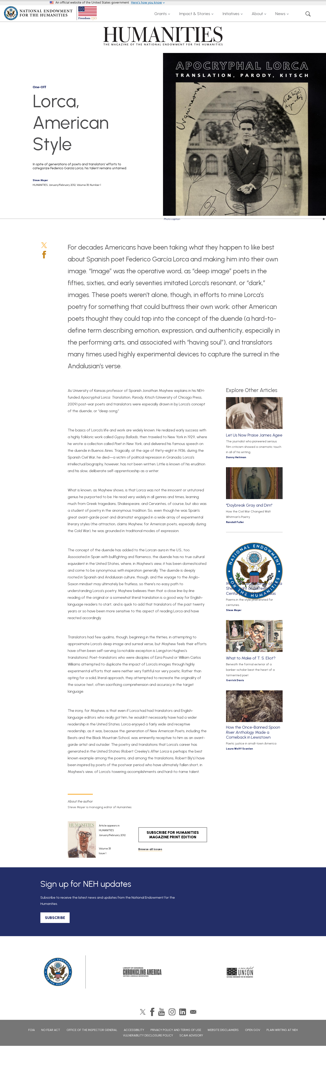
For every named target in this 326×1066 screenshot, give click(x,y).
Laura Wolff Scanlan (239, 748)
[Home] (51, 13)
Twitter (44, 245)
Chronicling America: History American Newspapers (142, 972)
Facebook (44, 254)
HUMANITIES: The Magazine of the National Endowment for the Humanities (163, 36)
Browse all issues (150, 849)
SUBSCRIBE (55, 917)
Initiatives (230, 13)
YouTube (161, 1012)
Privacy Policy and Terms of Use (176, 1030)
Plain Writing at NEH (282, 1030)
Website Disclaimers (223, 1030)
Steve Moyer (40, 180)
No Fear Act (50, 1030)
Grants (160, 13)
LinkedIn (182, 1012)
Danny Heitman (236, 457)
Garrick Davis (235, 680)
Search (308, 14)
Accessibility (134, 1030)
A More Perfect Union (240, 972)
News (280, 13)
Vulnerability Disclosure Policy (148, 1035)
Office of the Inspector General (92, 1030)
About (257, 13)
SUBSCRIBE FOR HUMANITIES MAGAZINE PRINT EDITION (173, 834)
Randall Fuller (235, 522)
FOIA (31, 1030)
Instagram (172, 1012)
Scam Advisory (191, 1035)
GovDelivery (193, 1012)
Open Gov (252, 1030)
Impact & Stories (194, 13)
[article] (97, 839)
